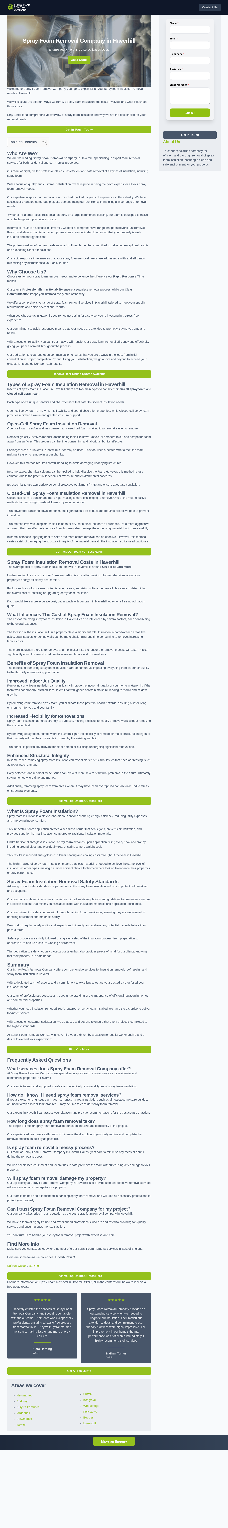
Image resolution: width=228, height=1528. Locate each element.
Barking (34, 1265)
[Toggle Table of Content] (42, 142)
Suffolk (87, 1394)
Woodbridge (91, 1405)
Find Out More (79, 1049)
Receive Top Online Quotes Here (79, 801)
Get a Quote (79, 60)
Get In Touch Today (79, 129)
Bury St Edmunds (28, 1407)
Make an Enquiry (114, 1441)
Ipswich (21, 1424)
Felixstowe (90, 1411)
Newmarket (24, 1395)
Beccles (88, 1417)
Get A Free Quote (79, 1371)
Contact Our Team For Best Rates (79, 551)
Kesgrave (89, 1400)
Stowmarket (24, 1419)
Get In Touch (190, 135)
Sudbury (22, 1401)
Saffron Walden (17, 1265)
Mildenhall (23, 1413)
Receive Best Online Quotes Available (79, 374)
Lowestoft (89, 1423)
